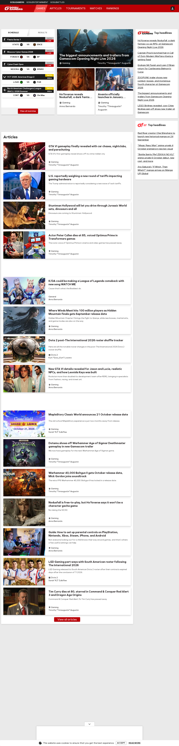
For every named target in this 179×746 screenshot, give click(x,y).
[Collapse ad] (89, 724)
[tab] (13, 32)
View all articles (67, 619)
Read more (135, 743)
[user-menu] (173, 8)
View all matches (28, 111)
